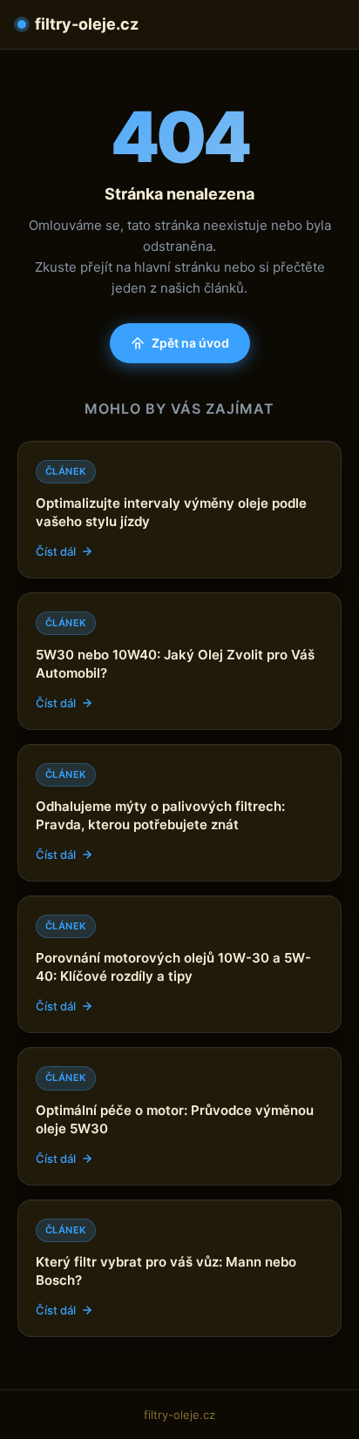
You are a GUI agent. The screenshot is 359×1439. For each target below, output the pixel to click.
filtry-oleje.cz (87, 24)
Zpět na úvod (190, 342)
